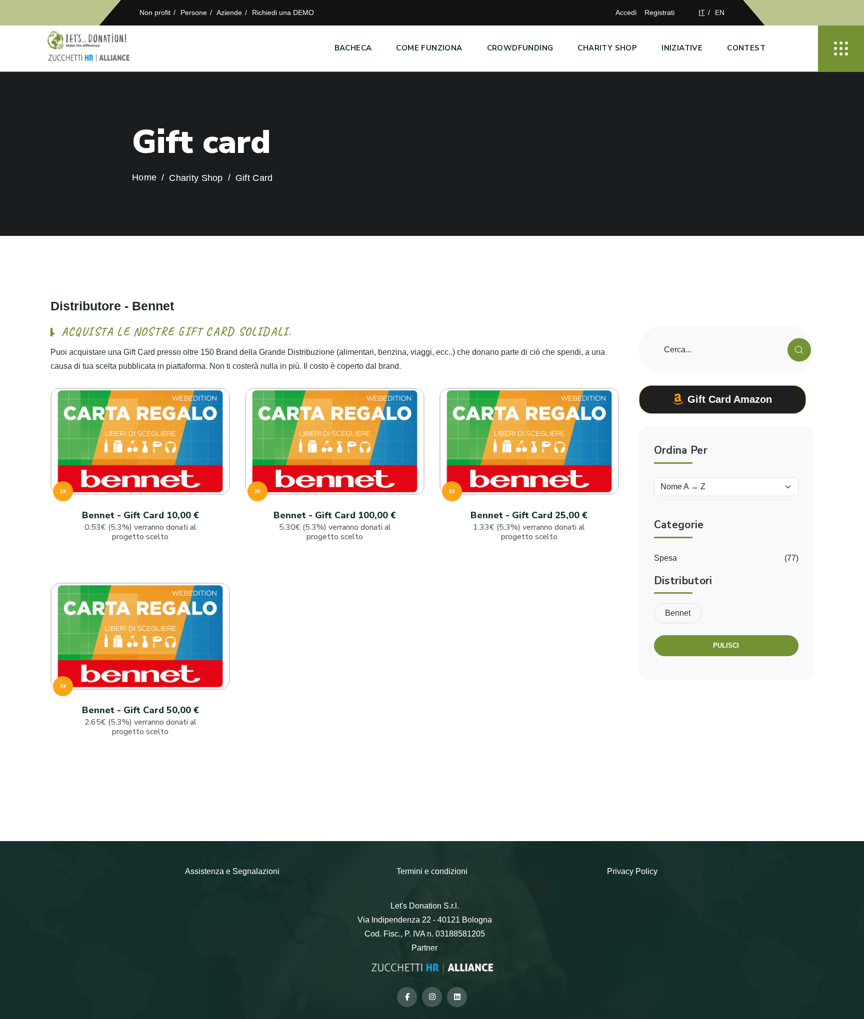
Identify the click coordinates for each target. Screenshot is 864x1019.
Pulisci (726, 645)
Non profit (155, 12)
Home (144, 177)
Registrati (659, 12)
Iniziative (682, 48)
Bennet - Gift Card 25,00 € (529, 525)
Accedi (626, 12)
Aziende (229, 12)
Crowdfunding (520, 48)
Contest (746, 48)
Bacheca (353, 48)
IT (701, 12)
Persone (193, 12)
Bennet (677, 613)
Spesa (665, 558)
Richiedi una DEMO (283, 12)
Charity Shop (607, 48)
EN (719, 12)
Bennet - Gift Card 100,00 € (335, 525)
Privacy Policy (632, 871)
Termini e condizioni (432, 871)
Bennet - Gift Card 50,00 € (140, 720)
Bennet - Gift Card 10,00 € (140, 525)
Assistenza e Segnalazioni (232, 871)
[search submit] (799, 349)
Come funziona (429, 48)
